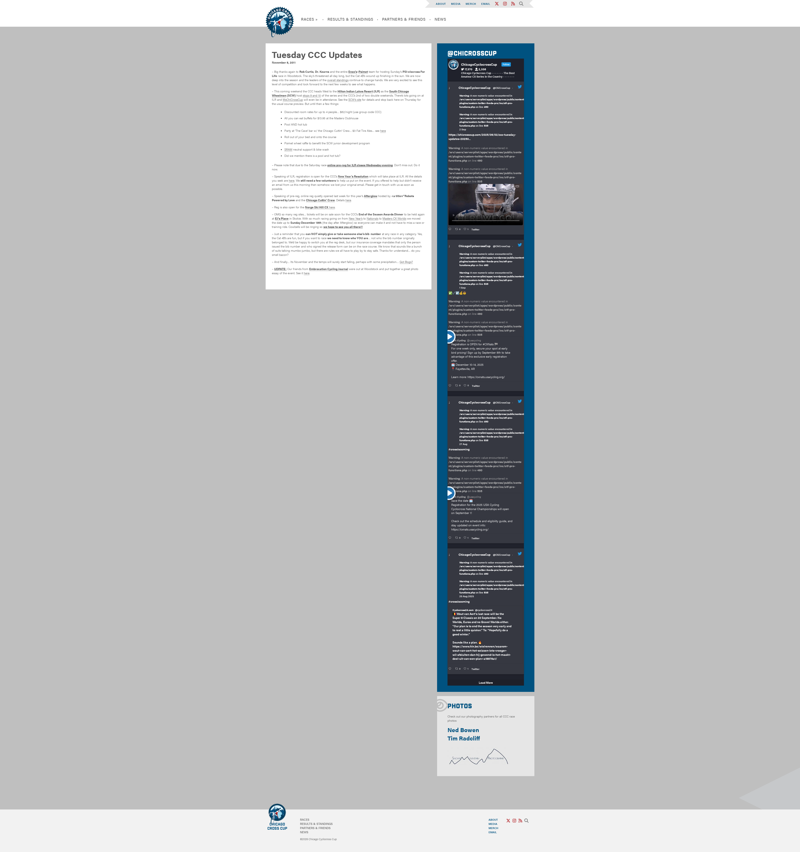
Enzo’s (352, 71)
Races (304, 819)
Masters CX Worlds (394, 218)
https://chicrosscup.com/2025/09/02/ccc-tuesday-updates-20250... (482, 136)
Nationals (372, 218)
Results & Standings (351, 19)
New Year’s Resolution (353, 176)
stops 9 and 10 (312, 95)
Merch (471, 4)
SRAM (288, 149)
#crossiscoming (459, 449)
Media (456, 4)
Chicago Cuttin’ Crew (320, 200)
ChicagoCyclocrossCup (474, 87)
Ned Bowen (463, 729)
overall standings (338, 80)
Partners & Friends (404, 19)
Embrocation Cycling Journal (328, 269)
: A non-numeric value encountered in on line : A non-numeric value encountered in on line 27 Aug (492, 427)
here (383, 130)
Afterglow (370, 196)
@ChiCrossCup (501, 88)
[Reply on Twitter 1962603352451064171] (451, 385)
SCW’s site (354, 99)
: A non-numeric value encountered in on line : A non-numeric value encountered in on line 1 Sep (492, 270)
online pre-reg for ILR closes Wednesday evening (360, 165)
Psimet (363, 71)
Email (485, 4)
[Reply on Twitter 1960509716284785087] (451, 537)
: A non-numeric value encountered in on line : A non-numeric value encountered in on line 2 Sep (492, 112)
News (440, 19)
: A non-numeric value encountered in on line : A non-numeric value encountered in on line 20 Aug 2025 (492, 579)
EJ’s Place (282, 218)
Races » (309, 19)
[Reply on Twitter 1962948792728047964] (451, 229)
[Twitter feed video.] (486, 204)
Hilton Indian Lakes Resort (355, 91)
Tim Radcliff (464, 738)
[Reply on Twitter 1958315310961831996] (451, 668)
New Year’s (355, 218)
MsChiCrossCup (293, 99)
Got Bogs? (406, 262)
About (441, 4)
